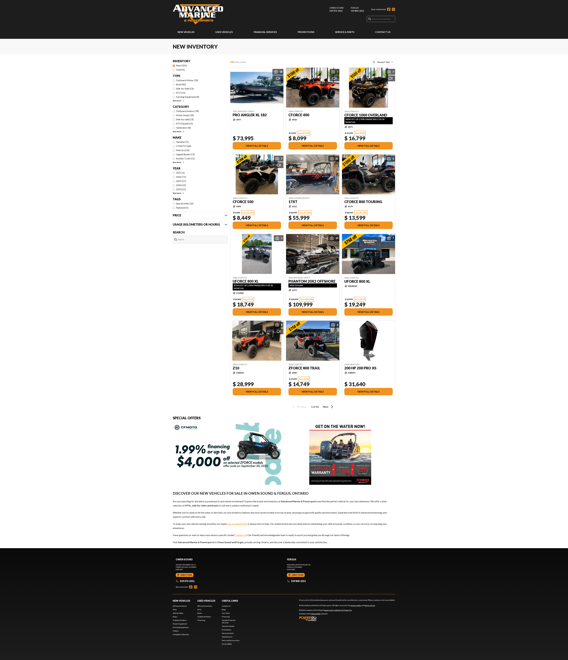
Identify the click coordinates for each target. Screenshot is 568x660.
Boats (175, 617)
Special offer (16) (184, 203)
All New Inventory (180, 606)
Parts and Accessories (230, 640)
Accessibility (227, 644)
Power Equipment (180, 624)
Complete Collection (181, 634)
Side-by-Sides (178, 613)
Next (325, 406)
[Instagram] (393, 9)
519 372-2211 (336, 10)
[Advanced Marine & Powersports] (198, 14)
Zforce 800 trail (304, 368)
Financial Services (265, 32)
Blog (223, 609)
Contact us (240, 535)
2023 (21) (181, 189)
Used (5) (180, 69)
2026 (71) (181, 176)
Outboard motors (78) (187, 111)
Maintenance (227, 637)
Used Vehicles (224, 32)
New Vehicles (186, 32)
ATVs (175, 609)
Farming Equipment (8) (187, 96)
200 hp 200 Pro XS (360, 368)
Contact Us (382, 32)
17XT (292, 202)
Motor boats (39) (185, 115)
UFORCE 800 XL (246, 281)
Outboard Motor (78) (187, 80)
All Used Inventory (204, 606)
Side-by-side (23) (184, 119)
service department (237, 523)
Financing (201, 620)
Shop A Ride (315, 614)
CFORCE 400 (298, 115)
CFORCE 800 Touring (363, 202)
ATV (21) (180, 92)
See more (177, 101)
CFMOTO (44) (183, 146)
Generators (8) (183, 127)
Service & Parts (344, 32)
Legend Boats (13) (185, 154)
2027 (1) (180, 172)
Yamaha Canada (228, 626)
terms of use (370, 605)
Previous (302, 406)
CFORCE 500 (243, 202)
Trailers (176, 631)
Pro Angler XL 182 (250, 115)
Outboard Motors (180, 620)
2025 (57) (181, 181)
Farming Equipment (180, 627)
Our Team (226, 613)
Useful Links (230, 600)
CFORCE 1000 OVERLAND (365, 115)
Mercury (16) (182, 150)
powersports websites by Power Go (338, 610)
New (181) (181, 65)
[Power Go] (325, 618)
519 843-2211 (357, 10)
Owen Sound (336, 8)
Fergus (355, 8)
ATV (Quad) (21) (184, 123)
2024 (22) (181, 185)
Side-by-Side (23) (185, 88)
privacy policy (356, 605)
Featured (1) (182, 207)
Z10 (236, 368)
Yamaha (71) (182, 141)
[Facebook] (388, 9)
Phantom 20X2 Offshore (311, 281)
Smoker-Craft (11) (185, 158)
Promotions (306, 32)
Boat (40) (181, 84)
